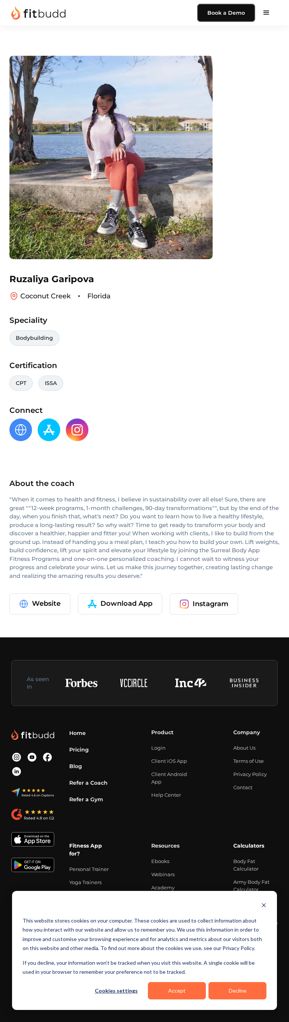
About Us (244, 748)
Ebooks (160, 861)
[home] (38, 13)
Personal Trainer (89, 869)
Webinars (163, 874)
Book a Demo (226, 12)
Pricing (79, 749)
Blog (75, 766)
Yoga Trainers (85, 882)
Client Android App (169, 778)
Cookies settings (116, 990)
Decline (237, 990)
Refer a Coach (88, 782)
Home (77, 733)
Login (158, 748)
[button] (266, 13)
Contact (242, 787)
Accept (177, 990)
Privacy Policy (250, 774)
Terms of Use (248, 761)
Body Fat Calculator (246, 865)
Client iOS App (169, 761)
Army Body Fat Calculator (251, 885)
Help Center (166, 795)
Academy (163, 888)
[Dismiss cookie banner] (263, 906)
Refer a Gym (86, 799)
